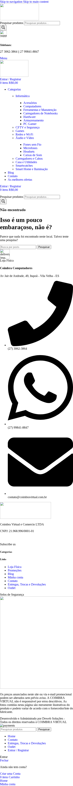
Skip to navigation (11, 1)
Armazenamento (33, 120)
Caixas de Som (32, 155)
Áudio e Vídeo (25, 138)
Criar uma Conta (10, 773)
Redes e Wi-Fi (24, 134)
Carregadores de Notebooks (40, 113)
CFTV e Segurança (28, 127)
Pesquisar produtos (12, 23)
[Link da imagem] (25, 517)
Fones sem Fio (32, 144)
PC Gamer (29, 124)
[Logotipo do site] (19, 19)
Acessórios (30, 102)
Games (20, 131)
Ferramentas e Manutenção (39, 109)
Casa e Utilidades (26, 162)
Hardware (29, 116)
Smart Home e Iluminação (32, 169)
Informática (23, 96)
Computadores (32, 106)
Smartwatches (24, 165)
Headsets (28, 151)
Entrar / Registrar (18, 750)
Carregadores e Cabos (29, 158)
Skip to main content (35, 1)
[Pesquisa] (3, 27)
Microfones (30, 148)
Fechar (4, 760)
